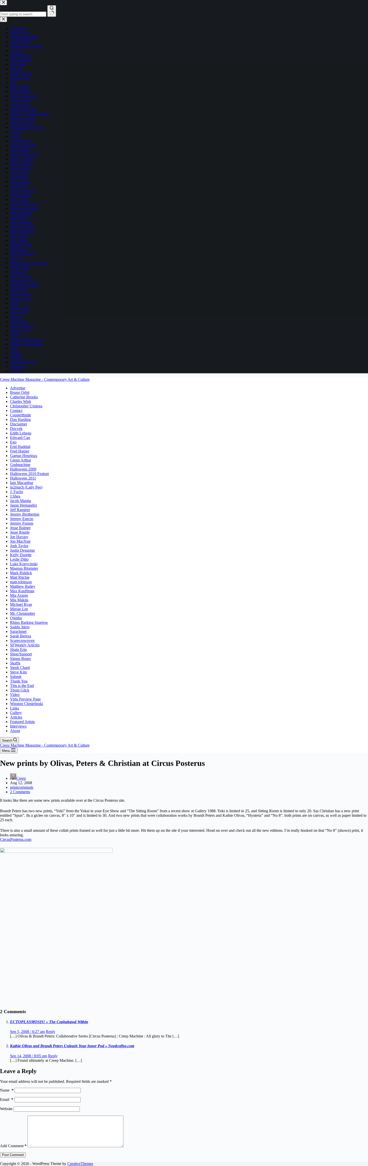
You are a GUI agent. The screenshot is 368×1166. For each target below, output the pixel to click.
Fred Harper (19, 451)
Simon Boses (20, 658)
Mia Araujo (19, 595)
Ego (13, 442)
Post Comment (13, 1155)
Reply (50, 1031)
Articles (16, 717)
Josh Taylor (19, 546)
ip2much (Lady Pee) (26, 487)
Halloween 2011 (23, 478)
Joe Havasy (19, 537)
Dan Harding (20, 419)
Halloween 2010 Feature (29, 474)
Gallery (16, 713)
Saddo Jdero (20, 627)
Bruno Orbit (19, 392)
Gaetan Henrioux (23, 455)
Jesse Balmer (20, 528)
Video (15, 694)
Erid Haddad (20, 446)
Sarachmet (18, 631)
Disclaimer (18, 424)
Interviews (18, 726)
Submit (15, 676)
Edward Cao (20, 437)
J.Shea (15, 496)
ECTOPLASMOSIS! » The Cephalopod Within (49, 1022)
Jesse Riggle (20, 532)
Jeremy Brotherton (24, 514)
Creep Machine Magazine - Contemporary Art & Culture (45, 379)
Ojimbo (16, 618)
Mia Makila (19, 600)
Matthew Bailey (22, 586)
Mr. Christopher (22, 613)
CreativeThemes (80, 1163)
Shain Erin (18, 649)
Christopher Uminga (26, 406)
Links (14, 708)
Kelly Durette (21, 555)
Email (6, 1099)
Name (7, 1090)
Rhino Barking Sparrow (29, 622)
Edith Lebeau (20, 433)
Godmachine (20, 464)
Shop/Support (21, 654)
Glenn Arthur (20, 460)
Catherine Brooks (24, 397)
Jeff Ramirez (20, 510)
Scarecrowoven (22, 640)
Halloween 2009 (23, 469)
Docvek (16, 428)
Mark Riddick (21, 573)
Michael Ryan (21, 604)
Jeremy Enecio (21, 519)
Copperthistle (20, 415)
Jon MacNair (20, 541)
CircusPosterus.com (15, 839)
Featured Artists (22, 722)
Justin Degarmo (22, 550)
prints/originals (21, 787)
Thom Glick (19, 690)
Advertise (17, 388)
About (15, 731)
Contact (16, 410)
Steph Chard (20, 667)
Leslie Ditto (19, 559)
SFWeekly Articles (25, 645)
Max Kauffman (22, 591)
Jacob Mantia (20, 501)
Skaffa (15, 663)
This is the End (22, 685)
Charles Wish (20, 401)
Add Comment (13, 1146)
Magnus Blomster (24, 568)
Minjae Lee (19, 609)
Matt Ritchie (20, 577)
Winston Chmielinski (26, 704)
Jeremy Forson (21, 523)
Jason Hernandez (23, 505)
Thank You (19, 681)
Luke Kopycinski (24, 564)
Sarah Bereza (20, 636)
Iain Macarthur (21, 483)
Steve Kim (18, 672)
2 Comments (20, 792)
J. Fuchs (16, 492)
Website (6, 1109)
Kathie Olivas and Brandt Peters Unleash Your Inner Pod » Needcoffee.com (72, 1046)
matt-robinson (21, 582)
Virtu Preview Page (25, 699)
